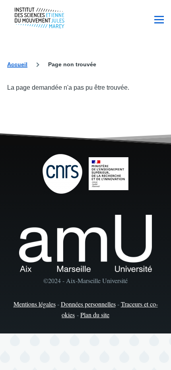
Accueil (17, 64)
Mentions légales (35, 304)
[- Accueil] (39, 18)
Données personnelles (88, 304)
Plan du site (94, 314)
